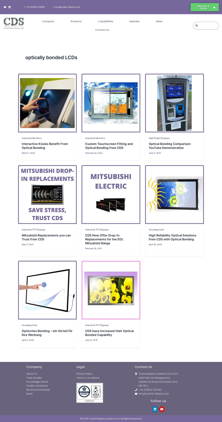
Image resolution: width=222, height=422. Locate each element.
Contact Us (102, 30)
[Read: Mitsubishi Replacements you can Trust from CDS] (47, 194)
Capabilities (105, 21)
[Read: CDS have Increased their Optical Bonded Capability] (111, 290)
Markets (135, 21)
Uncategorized (156, 229)
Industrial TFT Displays (33, 229)
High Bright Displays (159, 138)
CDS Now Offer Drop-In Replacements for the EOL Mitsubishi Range (104, 239)
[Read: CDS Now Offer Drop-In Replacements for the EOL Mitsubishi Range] (111, 194)
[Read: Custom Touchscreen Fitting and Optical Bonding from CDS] (111, 103)
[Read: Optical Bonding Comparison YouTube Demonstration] (174, 103)
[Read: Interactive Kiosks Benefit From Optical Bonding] (47, 103)
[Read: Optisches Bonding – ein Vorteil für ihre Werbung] (47, 290)
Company (48, 21)
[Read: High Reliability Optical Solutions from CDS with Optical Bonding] (174, 194)
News (159, 21)
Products (76, 21)
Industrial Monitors (32, 138)
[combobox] (206, 26)
